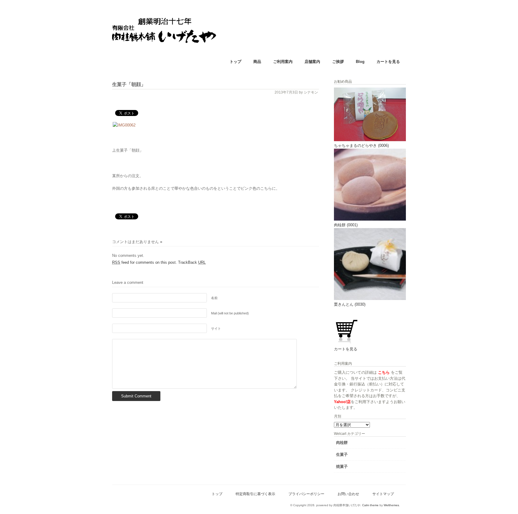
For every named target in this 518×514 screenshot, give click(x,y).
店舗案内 (312, 61)
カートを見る (388, 61)
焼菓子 (342, 466)
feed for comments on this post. (144, 262)
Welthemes (391, 505)
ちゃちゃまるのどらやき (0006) (361, 145)
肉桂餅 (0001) (346, 225)
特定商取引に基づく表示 (255, 494)
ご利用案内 (283, 61)
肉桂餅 (342, 442)
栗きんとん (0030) (349, 304)
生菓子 (342, 454)
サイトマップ (383, 494)
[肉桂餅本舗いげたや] (184, 61)
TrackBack (192, 262)
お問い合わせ (348, 494)
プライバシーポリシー (306, 494)
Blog (360, 61)
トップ (235, 61)
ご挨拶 (338, 61)
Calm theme (370, 505)
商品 (257, 61)
